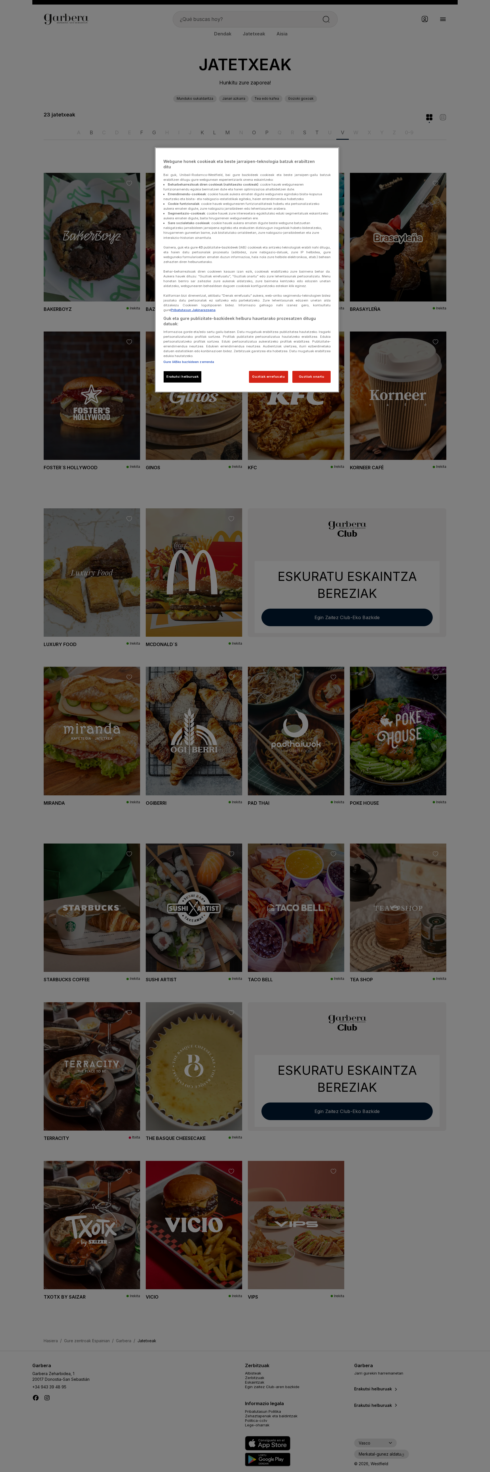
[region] (247, 269)
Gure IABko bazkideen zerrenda (188, 362)
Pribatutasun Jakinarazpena (193, 310)
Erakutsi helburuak (182, 377)
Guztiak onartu (311, 377)
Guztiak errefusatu (268, 377)
